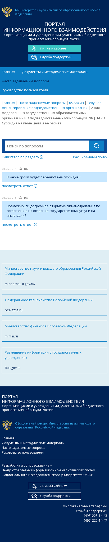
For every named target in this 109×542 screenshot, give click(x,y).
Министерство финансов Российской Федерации (46, 331)
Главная (8, 71)
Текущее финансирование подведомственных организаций (52, 105)
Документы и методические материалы (55, 71)
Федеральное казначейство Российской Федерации (49, 304)
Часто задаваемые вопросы (25, 81)
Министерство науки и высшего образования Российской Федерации (53, 276)
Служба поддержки (55, 57)
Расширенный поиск (90, 157)
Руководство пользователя (25, 90)
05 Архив (76, 102)
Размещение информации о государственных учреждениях (43, 360)
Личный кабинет (54, 48)
